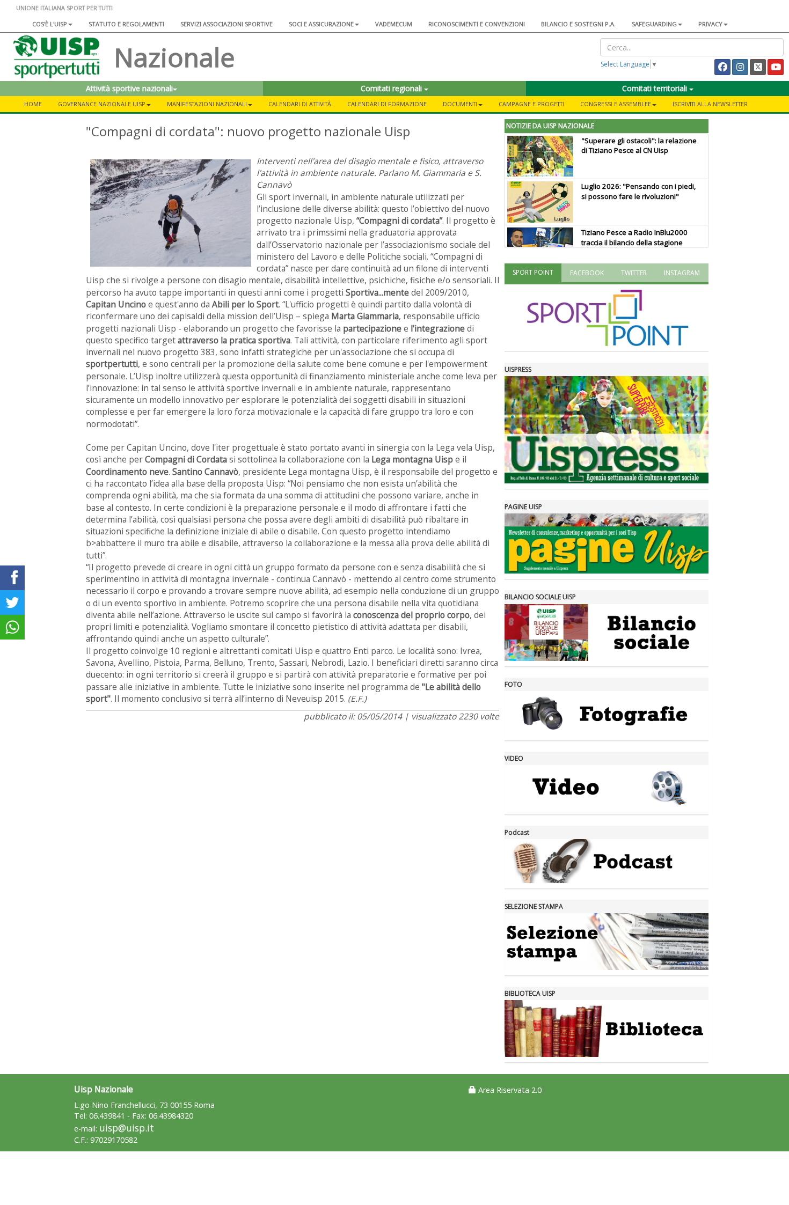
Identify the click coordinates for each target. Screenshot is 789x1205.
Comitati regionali (392, 88)
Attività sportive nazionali (129, 88)
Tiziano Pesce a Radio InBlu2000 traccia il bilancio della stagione (634, 237)
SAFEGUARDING (654, 24)
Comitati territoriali (655, 88)
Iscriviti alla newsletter (710, 104)
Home (33, 104)
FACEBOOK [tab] (587, 272)
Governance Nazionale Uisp (101, 104)
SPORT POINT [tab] (533, 272)
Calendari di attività (299, 104)
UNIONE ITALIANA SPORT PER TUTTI (64, 8)
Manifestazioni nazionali (207, 104)
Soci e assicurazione (321, 24)
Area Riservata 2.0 (509, 1090)
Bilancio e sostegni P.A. (578, 24)
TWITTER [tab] (634, 272)
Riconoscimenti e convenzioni (476, 24)
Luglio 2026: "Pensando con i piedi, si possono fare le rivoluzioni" (638, 191)
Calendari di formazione (387, 104)
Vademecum (393, 24)
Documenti (460, 104)
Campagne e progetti (531, 104)
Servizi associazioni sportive (226, 24)
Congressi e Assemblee (615, 104)
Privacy (710, 24)
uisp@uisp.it (126, 1128)
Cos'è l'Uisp (49, 24)
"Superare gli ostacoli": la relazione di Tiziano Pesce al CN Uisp (639, 146)
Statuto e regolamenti (126, 24)
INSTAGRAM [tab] (682, 272)
